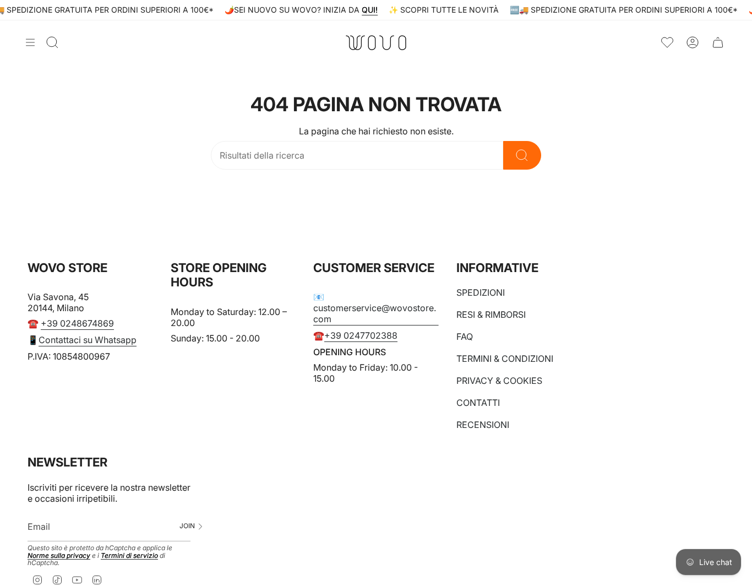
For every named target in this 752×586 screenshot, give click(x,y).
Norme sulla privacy (59, 555)
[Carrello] (718, 43)
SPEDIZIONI (480, 292)
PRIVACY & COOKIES (499, 380)
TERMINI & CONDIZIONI (504, 358)
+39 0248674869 (77, 323)
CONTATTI (478, 402)
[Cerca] (522, 155)
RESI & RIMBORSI (491, 314)
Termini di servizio (129, 555)
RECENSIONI (482, 424)
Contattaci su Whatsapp (88, 339)
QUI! (370, 9)
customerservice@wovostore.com (374, 313)
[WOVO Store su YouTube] (77, 579)
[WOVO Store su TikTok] (57, 579)
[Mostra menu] (30, 42)
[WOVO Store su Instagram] (37, 579)
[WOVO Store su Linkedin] (96, 579)
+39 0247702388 (360, 335)
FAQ (464, 336)
